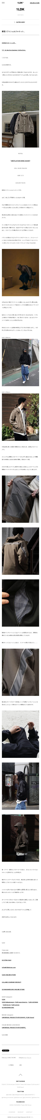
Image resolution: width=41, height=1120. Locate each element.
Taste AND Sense (26, 1084)
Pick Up (29, 1057)
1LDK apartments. (21, 1002)
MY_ (24, 1017)
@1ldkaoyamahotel (7, 1097)
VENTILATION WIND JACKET (20, 160)
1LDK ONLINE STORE (9, 974)
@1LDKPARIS (27, 1097)
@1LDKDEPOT (29, 1094)
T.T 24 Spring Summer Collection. (14, 50)
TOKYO (4, 1084)
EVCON (20, 1017)
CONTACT (29, 1112)
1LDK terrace (11, 1084)
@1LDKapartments (18, 1094)
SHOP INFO (20, 15)
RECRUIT (20, 1112)
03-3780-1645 (6, 960)
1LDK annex (15, 1005)
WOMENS (17, 1105)
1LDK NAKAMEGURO (20, 10)
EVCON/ (20, 1027)
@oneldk (9, 1094)
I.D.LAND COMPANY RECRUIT (11, 982)
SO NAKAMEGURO (8, 1007)
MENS (11, 1105)
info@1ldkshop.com (9, 967)
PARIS (17, 1084)
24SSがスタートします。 (9, 43)
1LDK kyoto (7, 1005)
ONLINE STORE (34, 2)
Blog (25, 1057)
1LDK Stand (30, 1017)
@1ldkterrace (18, 1097)
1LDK (3, 999)
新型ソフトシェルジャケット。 (13, 31)
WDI (32, 1117)
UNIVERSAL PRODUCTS (10, 1017)
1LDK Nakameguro (8, 1002)
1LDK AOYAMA (33, 1002)
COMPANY (12, 1112)
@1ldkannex (35, 1097)
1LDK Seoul (20, 1087)
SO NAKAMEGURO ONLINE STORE (13, 989)
